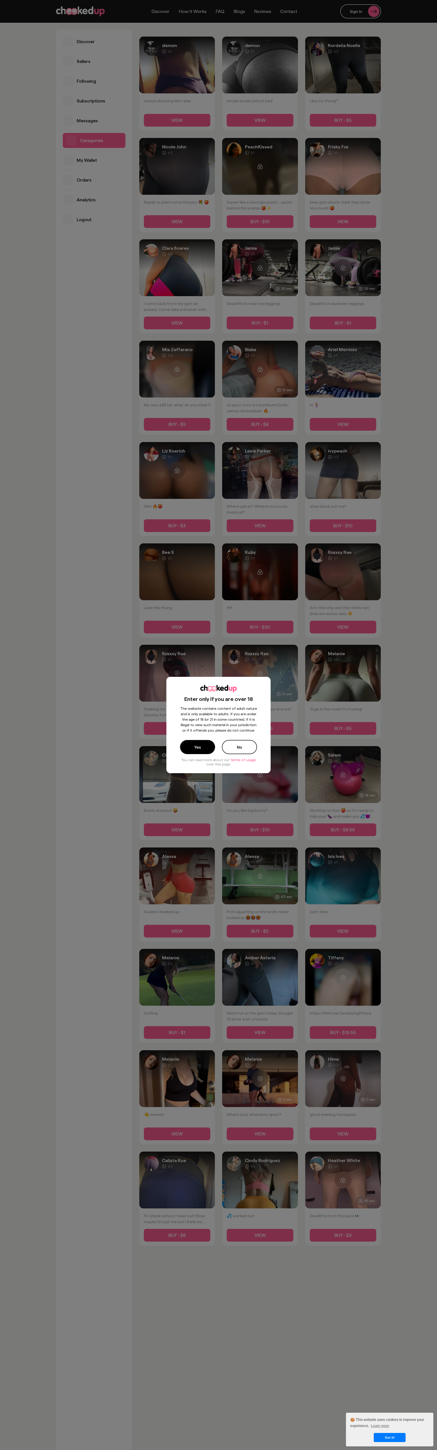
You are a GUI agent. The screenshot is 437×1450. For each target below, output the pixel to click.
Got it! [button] (390, 1437)
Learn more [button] (380, 1426)
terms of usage (243, 760)
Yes (197, 747)
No (239, 747)
